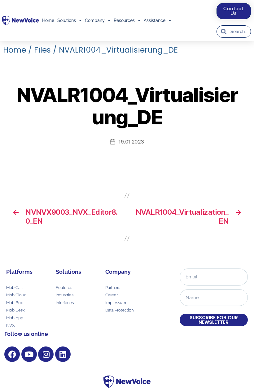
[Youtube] (29, 354)
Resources (124, 20)
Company (95, 20)
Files (42, 50)
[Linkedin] (63, 354)
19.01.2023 (131, 142)
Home (48, 20)
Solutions (66, 20)
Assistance (154, 20)
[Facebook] (12, 354)
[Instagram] (46, 354)
